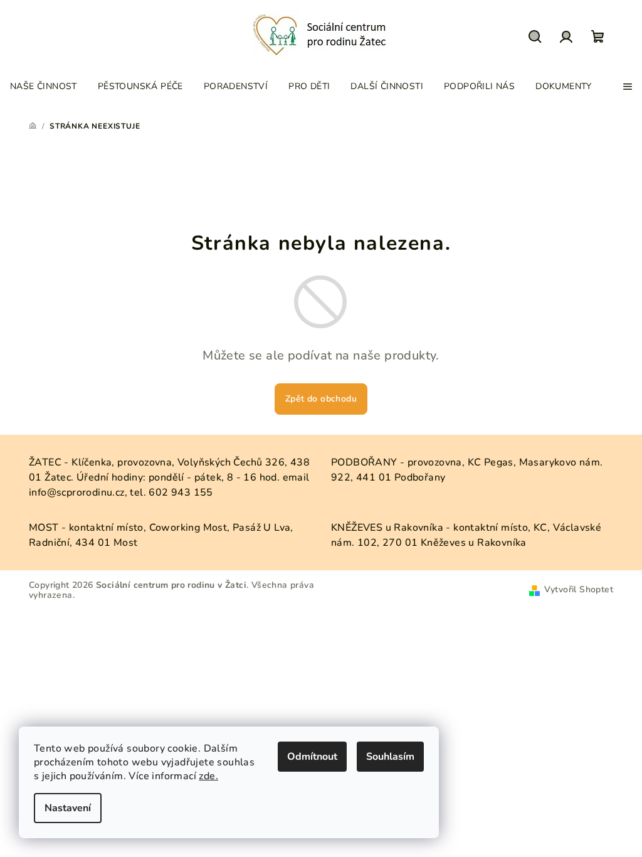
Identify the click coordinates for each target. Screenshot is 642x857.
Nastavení (68, 808)
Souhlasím (390, 757)
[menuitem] (43, 86)
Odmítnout (312, 757)
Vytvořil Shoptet (578, 589)
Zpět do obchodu (321, 399)
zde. (208, 776)
